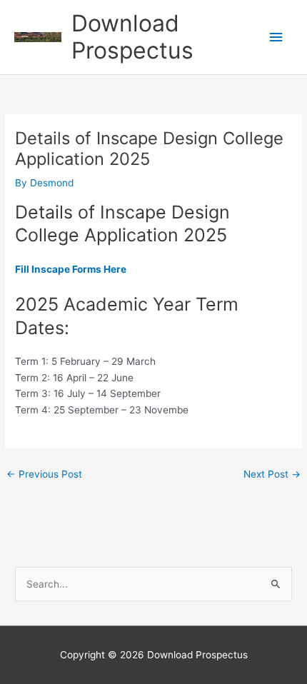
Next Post (272, 474)
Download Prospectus (132, 36)
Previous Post (44, 474)
